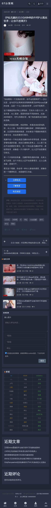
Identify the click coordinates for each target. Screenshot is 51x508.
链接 (34, 230)
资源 (11, 422)
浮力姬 (39, 399)
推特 (11, 395)
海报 (25, 230)
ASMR (15, 220)
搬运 (25, 395)
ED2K (25, 375)
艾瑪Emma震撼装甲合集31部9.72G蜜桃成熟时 (22, 448)
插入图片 (7, 317)
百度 (11, 402)
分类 (15, 506)
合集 (11, 387)
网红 (39, 410)
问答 (25, 506)
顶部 (45, 506)
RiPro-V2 (18, 493)
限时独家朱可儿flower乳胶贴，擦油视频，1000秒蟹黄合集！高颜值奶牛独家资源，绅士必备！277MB (32, 279)
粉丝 (39, 406)
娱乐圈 (21, 12)
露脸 (39, 426)
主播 (39, 379)
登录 (41, 4)
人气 (11, 383)
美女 (11, 414)
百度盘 (39, 402)
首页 (14, 12)
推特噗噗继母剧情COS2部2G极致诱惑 (19, 455)
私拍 (25, 406)
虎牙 (11, 418)
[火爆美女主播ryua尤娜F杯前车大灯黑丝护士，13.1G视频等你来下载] (9, 292)
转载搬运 (11, 426)
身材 (25, 422)
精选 (11, 410)
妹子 (39, 387)
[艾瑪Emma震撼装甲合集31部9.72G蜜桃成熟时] (9, 304)
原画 (39, 383)
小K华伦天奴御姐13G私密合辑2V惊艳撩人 (20, 451)
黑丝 (12, 224)
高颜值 (25, 430)
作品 (25, 383)
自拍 (25, 414)
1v (11, 375)
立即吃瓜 (16, 180)
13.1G (7, 220)
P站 (25, 220)
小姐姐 (11, 391)
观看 (25, 418)
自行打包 (39, 414)
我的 (35, 506)
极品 (25, 399)
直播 (11, 406)
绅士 (25, 410)
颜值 (11, 430)
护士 (6, 224)
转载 (39, 422)
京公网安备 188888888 (28, 496)
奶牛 (41, 220)
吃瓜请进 (16, 192)
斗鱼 (11, 399)
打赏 (8, 230)
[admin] (5, 25)
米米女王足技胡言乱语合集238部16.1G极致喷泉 (22, 459)
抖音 (39, 391)
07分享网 (7, 3)
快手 (25, 391)
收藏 (17, 230)
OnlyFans (39, 375)
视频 (39, 418)
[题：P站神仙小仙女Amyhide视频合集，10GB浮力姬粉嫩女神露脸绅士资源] (9, 268)
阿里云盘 (25, 426)
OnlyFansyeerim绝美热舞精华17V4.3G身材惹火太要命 (25, 462)
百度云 (25, 402)
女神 (25, 387)
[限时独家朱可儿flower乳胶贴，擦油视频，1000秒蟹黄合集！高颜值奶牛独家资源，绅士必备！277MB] (9, 280)
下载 (25, 379)
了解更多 (16, 186)
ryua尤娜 (33, 220)
